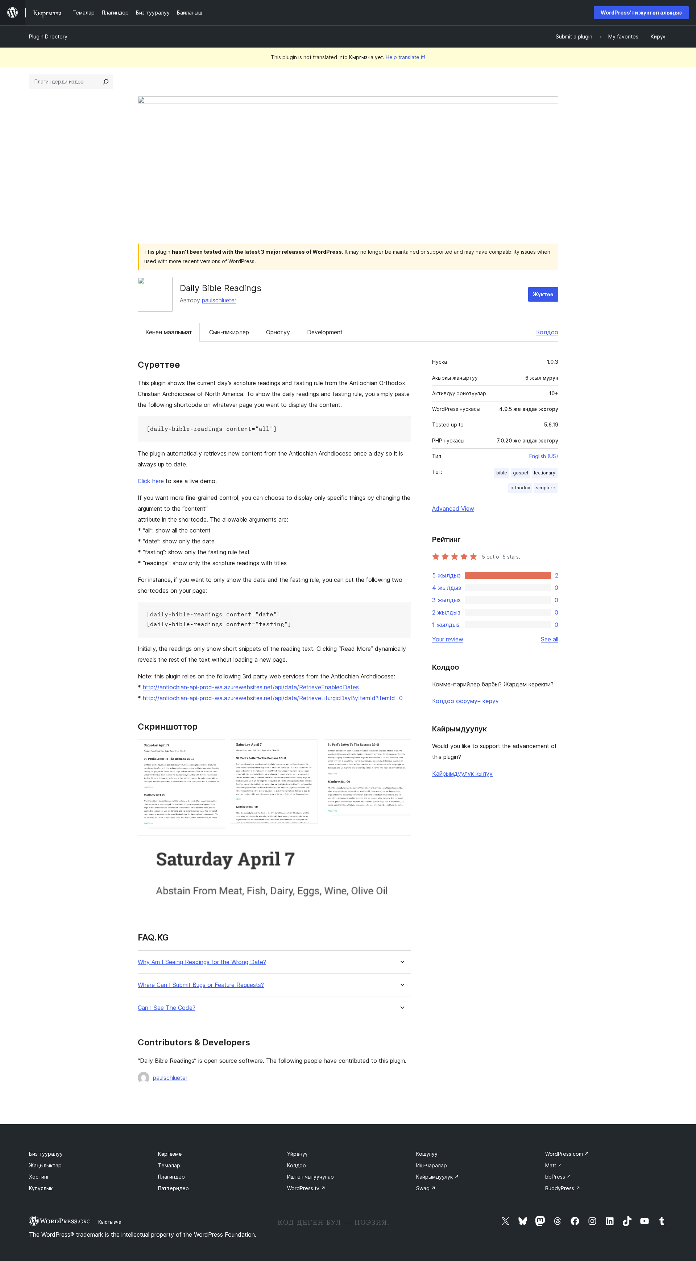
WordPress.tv (306, 1188)
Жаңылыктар (45, 1165)
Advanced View (453, 508)
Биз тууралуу (46, 1154)
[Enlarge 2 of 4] (308, 749)
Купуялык (41, 1188)
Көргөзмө (170, 1154)
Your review (447, 639)
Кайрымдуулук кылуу (462, 773)
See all (549, 639)
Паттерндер (173, 1188)
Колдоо (547, 332)
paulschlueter (219, 300)
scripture (545, 487)
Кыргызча (109, 1222)
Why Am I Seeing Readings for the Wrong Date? (202, 962)
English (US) (543, 456)
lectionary (544, 473)
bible (501, 473)
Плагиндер (171, 1177)
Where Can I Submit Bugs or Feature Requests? (201, 985)
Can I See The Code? (166, 1007)
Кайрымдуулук (437, 1177)
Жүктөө (543, 294)
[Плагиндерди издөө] (106, 81)
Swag (426, 1188)
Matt (553, 1165)
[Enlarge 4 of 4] (401, 845)
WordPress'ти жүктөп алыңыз (641, 12)
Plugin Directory (48, 36)
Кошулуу (427, 1154)
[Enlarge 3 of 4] (401, 749)
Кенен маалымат (168, 332)
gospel (520, 473)
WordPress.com (567, 1154)
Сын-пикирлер (229, 332)
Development (325, 332)
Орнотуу (278, 332)
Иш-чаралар (431, 1165)
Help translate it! (405, 57)
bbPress (558, 1177)
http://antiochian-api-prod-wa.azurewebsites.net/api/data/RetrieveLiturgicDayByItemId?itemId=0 (273, 698)
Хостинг (39, 1177)
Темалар (169, 1165)
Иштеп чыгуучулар (310, 1177)
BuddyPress (562, 1188)
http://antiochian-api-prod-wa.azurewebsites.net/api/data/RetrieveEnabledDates (251, 687)
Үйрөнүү (297, 1154)
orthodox (520, 487)
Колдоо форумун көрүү (465, 701)
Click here (151, 481)
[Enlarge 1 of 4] (215, 749)
